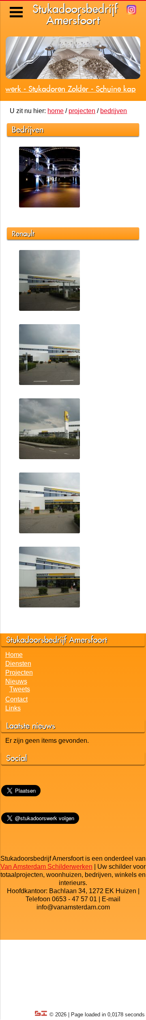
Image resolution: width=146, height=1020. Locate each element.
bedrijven (113, 110)
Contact (16, 699)
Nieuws (16, 681)
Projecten (19, 672)
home (55, 110)
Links (13, 708)
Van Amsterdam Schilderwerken (46, 866)
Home (14, 654)
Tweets (19, 689)
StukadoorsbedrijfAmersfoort (75, 14)
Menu (17, 6)
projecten (82, 110)
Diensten (18, 663)
